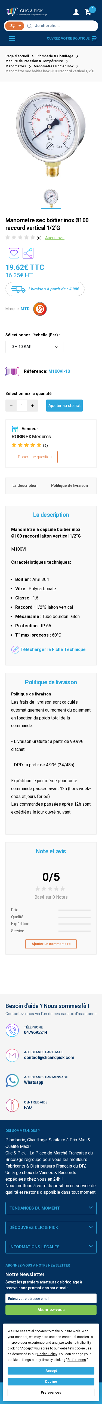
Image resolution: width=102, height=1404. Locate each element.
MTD (25, 308)
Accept (51, 1371)
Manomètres (15, 66)
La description (25, 485)
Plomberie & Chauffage (54, 56)
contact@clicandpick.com (49, 1057)
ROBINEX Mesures (31, 436)
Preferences (51, 1392)
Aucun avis (54, 238)
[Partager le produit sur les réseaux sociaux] (28, 253)
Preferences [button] (76, 1360)
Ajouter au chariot (64, 405)
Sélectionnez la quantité (28, 393)
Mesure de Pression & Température (34, 61)
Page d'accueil (17, 56)
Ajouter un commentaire (51, 944)
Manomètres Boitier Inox (53, 66)
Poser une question (35, 457)
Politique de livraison (69, 485)
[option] (51, 135)
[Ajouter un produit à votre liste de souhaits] (14, 253)
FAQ (28, 1107)
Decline (51, 1382)
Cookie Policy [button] (47, 1354)
